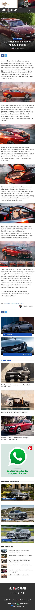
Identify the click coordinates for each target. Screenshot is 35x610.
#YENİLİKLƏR (7, 303)
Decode (18, 600)
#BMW (22, 303)
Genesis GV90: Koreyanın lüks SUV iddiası (14, 412)
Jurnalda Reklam (11, 603)
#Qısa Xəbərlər (17, 38)
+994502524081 (24, 603)
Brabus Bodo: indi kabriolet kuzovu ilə (18, 575)
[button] (33, 242)
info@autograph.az (18, 606)
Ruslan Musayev (19, 48)
